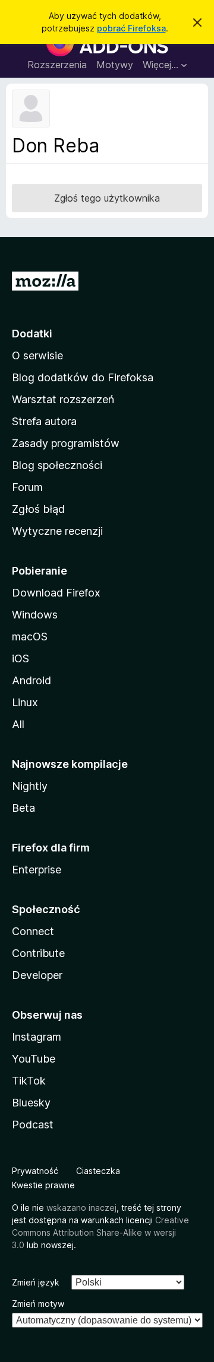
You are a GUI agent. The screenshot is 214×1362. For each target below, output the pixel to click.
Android (31, 680)
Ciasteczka (98, 1171)
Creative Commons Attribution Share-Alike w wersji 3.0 (100, 1232)
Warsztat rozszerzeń (63, 399)
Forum (27, 487)
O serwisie (37, 355)
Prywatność (35, 1171)
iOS (20, 658)
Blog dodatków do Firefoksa (82, 377)
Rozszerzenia (57, 65)
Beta (23, 808)
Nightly (30, 786)
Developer (37, 975)
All (18, 724)
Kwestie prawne (43, 1185)
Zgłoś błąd (38, 509)
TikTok (29, 1080)
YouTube (33, 1058)
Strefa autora (44, 421)
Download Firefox (56, 592)
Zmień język (35, 1282)
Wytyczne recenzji (57, 531)
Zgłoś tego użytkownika (107, 198)
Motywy (114, 65)
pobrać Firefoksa (131, 28)
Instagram (36, 1037)
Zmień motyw (38, 1304)
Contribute (38, 953)
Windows (35, 614)
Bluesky (31, 1102)
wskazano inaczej (81, 1207)
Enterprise (36, 869)
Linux (25, 702)
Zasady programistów (65, 443)
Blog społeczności (57, 465)
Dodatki (32, 333)
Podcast (33, 1124)
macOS (30, 636)
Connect (33, 931)
